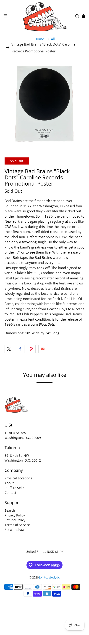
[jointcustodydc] (44, 16)
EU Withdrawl (15, 529)
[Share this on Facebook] (20, 349)
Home (39, 39)
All (53, 39)
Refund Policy (15, 520)
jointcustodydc (49, 577)
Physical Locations (18, 478)
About (9, 483)
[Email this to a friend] (42, 349)
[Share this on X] (9, 349)
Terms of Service (17, 525)
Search (10, 510)
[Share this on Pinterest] (31, 349)
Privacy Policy (15, 515)
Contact (10, 492)
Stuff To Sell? (14, 488)
